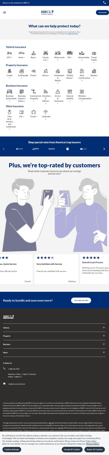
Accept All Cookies (72, 449)
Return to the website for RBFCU (16, 3)
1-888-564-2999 (72, 33)
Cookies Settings (12, 449)
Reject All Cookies (94, 449)
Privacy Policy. (93, 444)
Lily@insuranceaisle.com (16, 384)
